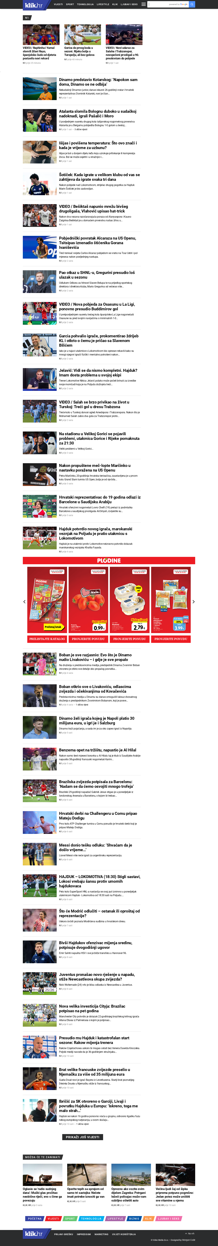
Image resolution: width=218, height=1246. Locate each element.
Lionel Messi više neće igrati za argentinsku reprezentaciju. (90, 855)
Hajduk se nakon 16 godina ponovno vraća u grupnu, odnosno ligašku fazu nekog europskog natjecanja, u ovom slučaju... (99, 1118)
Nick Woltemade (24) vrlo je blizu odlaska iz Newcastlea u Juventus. (95, 984)
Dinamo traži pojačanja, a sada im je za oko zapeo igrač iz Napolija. (95, 728)
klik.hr (33, 5)
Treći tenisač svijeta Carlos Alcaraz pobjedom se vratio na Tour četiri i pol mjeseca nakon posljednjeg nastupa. (98, 255)
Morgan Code (188, 1240)
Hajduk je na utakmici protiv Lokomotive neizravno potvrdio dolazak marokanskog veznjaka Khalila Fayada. (95, 545)
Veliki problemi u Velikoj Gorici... (76, 448)
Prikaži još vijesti (82, 1137)
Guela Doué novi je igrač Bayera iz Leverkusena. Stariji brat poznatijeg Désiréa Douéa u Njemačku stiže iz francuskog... (96, 1081)
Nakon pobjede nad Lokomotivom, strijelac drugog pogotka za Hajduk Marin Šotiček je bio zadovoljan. (97, 186)
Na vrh (191, 1233)
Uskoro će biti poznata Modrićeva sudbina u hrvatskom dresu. (92, 921)
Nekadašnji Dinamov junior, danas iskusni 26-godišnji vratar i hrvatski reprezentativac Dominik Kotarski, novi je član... (96, 91)
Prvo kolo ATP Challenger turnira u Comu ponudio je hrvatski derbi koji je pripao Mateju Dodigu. (98, 825)
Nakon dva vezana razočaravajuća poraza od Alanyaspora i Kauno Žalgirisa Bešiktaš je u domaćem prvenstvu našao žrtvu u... (95, 218)
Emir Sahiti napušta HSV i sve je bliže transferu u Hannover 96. (93, 953)
